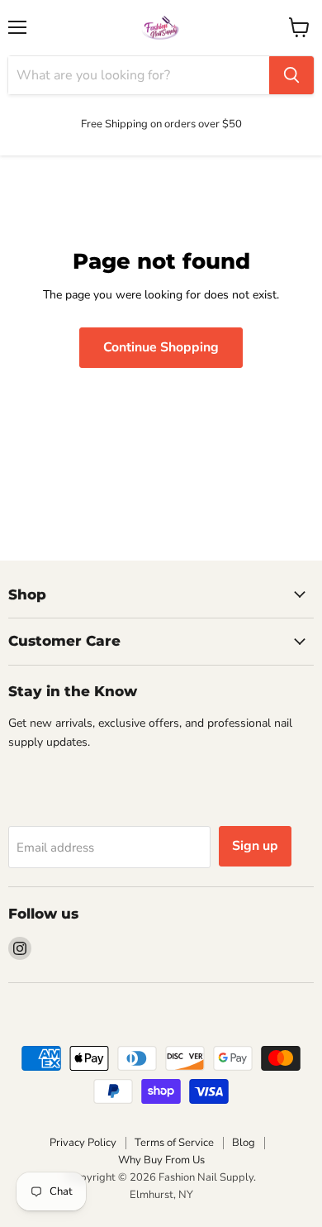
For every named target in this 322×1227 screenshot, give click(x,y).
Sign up (255, 846)
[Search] (291, 75)
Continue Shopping (161, 347)
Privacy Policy (83, 1142)
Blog (243, 1142)
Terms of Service (174, 1142)
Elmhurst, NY (161, 1194)
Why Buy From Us (161, 1160)
